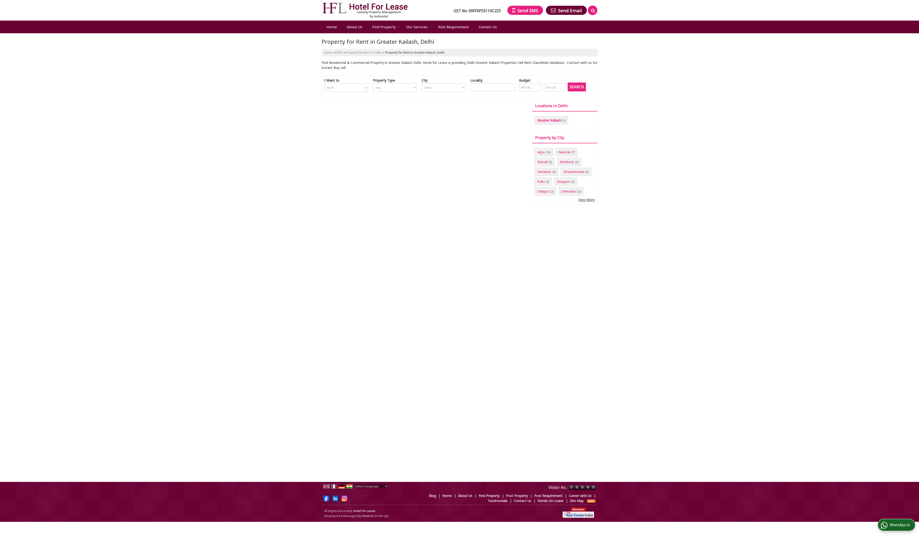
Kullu (541, 181)
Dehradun (569, 191)
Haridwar (544, 171)
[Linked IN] (335, 498)
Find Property (384, 26)
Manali (542, 162)
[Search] (592, 10)
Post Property (517, 495)
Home (331, 26)
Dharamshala (573, 171)
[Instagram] (344, 498)
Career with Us (580, 495)
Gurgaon (563, 181)
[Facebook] (326, 498)
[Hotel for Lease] (365, 10)
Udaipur (543, 191)
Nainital (564, 152)
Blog (432, 495)
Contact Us (488, 26)
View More (586, 199)
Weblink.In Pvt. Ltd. (375, 516)
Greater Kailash (549, 120)
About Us (354, 26)
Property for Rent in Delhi (363, 52)
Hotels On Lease (551, 500)
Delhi (339, 52)
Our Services (417, 26)
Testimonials (498, 500)
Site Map (577, 500)
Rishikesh (567, 162)
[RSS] (591, 500)
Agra (540, 152)
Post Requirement (453, 26)
